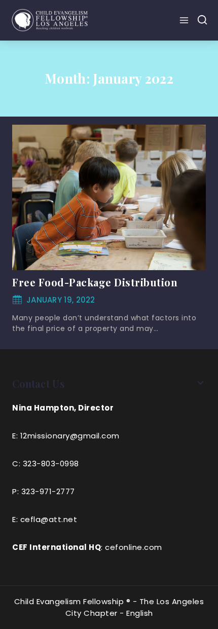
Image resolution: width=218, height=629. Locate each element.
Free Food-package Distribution (94, 282)
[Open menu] (185, 20)
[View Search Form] (202, 20)
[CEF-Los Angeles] (50, 20)
